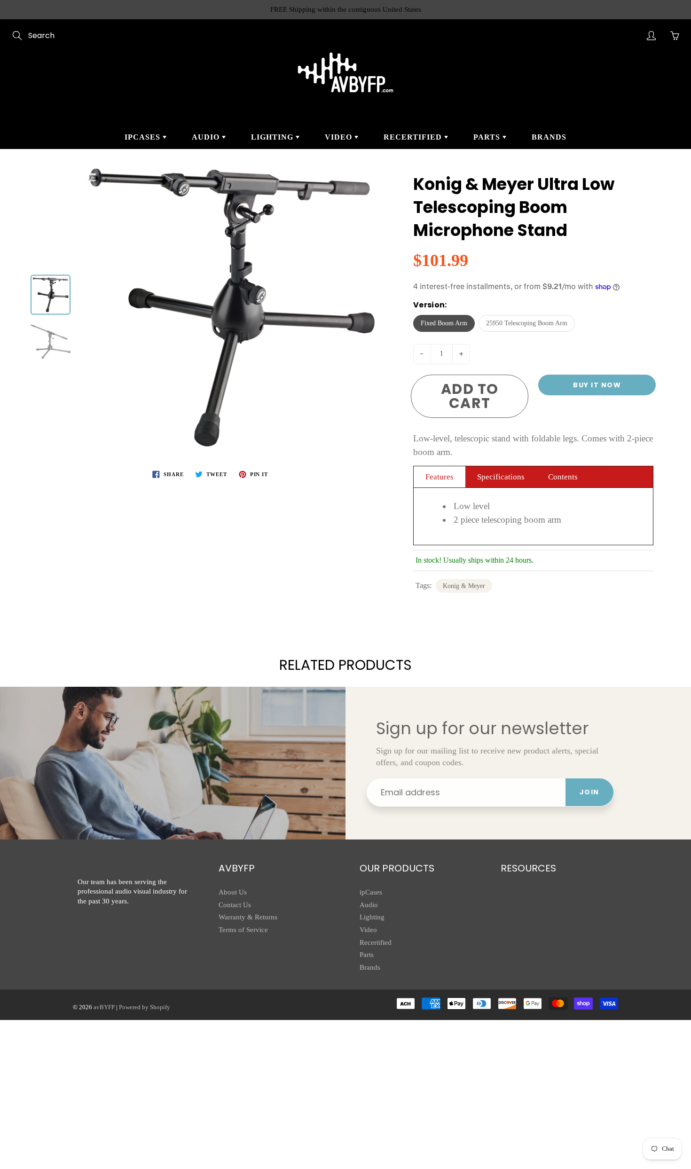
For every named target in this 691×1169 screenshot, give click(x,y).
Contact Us (235, 905)
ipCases (144, 137)
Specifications (501, 476)
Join (589, 792)
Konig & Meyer (464, 585)
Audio (207, 137)
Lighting (273, 137)
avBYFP (104, 1007)
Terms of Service (243, 930)
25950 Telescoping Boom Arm (526, 323)
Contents (563, 476)
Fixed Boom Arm (444, 323)
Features (439, 476)
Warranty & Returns (248, 917)
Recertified (414, 137)
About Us (233, 892)
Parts (488, 137)
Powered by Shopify (144, 1007)
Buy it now (597, 385)
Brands (549, 137)
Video (339, 137)
